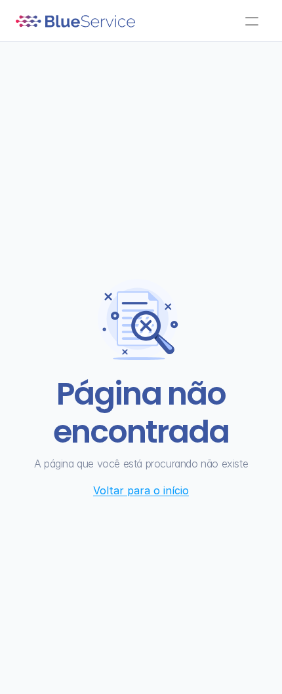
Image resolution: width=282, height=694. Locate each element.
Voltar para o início (141, 490)
